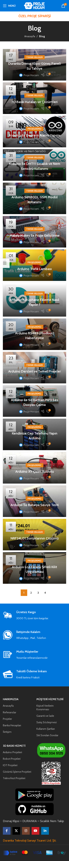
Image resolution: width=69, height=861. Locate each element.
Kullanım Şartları (45, 728)
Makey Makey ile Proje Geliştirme (35, 235)
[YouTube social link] (35, 831)
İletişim (7, 732)
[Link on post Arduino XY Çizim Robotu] (34, 468)
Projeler (7, 719)
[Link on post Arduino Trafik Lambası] (34, 265)
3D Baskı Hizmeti (14, 745)
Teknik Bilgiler (34, 57)
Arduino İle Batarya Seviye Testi (35, 505)
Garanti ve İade (45, 716)
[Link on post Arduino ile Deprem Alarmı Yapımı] (34, 131)
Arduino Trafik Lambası (34, 269)
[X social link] (16, 831)
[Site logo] (35, 5)
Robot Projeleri (12, 758)
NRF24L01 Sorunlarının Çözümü (35, 538)
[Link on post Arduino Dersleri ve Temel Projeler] (34, 367)
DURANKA (29, 821)
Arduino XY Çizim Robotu (34, 471)
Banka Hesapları (12, 725)
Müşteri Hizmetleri (49, 699)
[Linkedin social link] (45, 831)
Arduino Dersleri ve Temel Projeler (34, 371)
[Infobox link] (34, 615)
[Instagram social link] (26, 831)
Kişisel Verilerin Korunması (45, 707)
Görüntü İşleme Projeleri (17, 771)
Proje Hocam (31, 75)
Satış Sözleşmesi (46, 722)
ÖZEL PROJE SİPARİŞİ (34, 16)
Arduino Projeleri (12, 752)
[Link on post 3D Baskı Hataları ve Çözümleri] (34, 98)
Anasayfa (29, 36)
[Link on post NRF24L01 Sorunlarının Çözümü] (34, 534)
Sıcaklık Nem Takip (52, 821)
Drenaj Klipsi (11, 821)
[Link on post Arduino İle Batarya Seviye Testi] (34, 501)
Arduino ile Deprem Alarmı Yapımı (34, 135)
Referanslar (9, 712)
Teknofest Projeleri (14, 778)
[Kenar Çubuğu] (5, 263)
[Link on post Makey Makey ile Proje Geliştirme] (34, 231)
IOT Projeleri (10, 765)
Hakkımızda (10, 699)
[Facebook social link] (7, 831)
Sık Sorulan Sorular (47, 735)
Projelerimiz (34, 128)
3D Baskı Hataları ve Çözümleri (35, 102)
